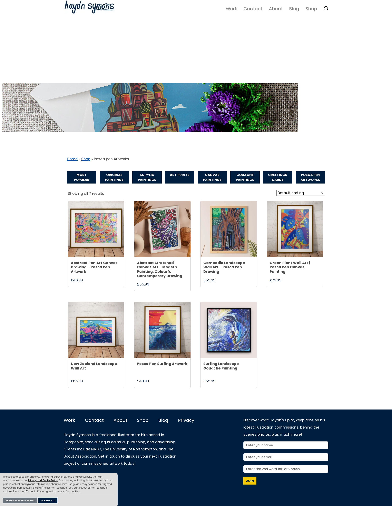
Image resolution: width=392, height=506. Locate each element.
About (276, 9)
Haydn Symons (89, 7)
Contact (253, 9)
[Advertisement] (196, 49)
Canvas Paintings (212, 177)
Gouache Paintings (245, 177)
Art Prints (179, 174)
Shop (311, 9)
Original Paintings (114, 177)
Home (72, 159)
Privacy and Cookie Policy (43, 480)
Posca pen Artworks (310, 177)
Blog (294, 9)
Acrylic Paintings (147, 177)
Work (231, 9)
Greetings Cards (277, 177)
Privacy (186, 420)
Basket (325, 8)
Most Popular (81, 177)
